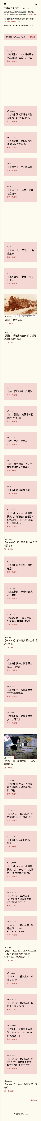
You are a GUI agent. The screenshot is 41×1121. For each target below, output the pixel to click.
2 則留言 (14, 670)
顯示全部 (32, 37)
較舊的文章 (34, 1100)
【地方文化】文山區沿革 (19, 167)
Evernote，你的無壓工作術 (12, 21)
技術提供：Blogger (22, 1114)
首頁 (5, 25)
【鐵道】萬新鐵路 (13, 319)
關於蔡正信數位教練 (26, 25)
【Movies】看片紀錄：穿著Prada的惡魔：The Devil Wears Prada (20, 1062)
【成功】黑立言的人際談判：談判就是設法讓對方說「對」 (19, 787)
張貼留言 (14, 61)
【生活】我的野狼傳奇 (18, 490)
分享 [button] (8, 61)
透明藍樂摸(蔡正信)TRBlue (16, 8)
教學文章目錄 (13, 25)
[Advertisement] (20, 86)
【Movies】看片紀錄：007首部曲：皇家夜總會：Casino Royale (20, 899)
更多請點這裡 (32, 14)
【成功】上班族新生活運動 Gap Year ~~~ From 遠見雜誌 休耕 (19, 1032)
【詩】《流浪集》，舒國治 (19, 391)
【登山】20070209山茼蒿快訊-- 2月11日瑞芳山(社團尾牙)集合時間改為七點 (20, 869)
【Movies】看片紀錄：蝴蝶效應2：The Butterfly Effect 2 (20, 928)
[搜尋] (36, 3)
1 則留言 (10, 323)
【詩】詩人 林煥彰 (17, 440)
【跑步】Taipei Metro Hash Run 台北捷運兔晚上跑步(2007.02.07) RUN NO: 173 (20, 953)
